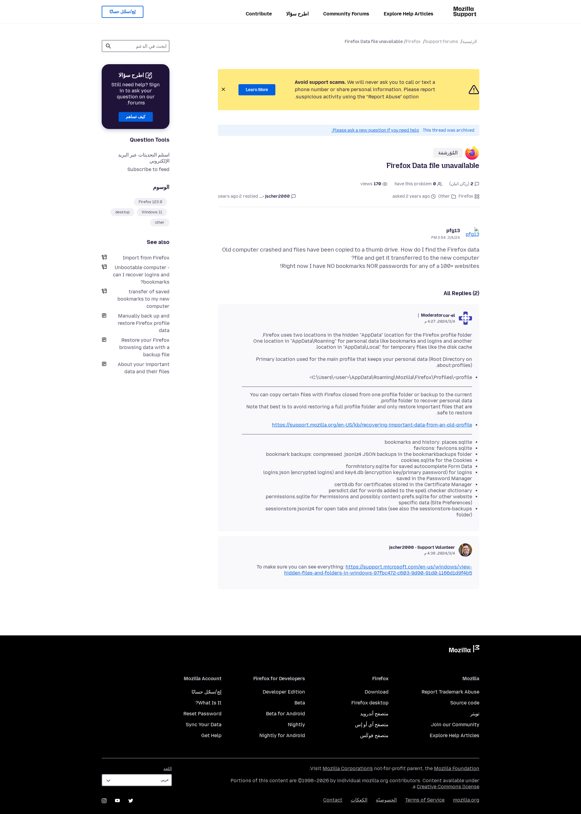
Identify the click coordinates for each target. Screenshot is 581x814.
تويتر (474, 714)
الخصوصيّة (386, 800)
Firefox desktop (370, 703)
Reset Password (202, 714)
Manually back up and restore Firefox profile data (143, 323)
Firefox (413, 41)
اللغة (167, 768)
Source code (464, 703)
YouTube (117, 800)
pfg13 (453, 230)
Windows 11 (152, 212)
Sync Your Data (204, 724)
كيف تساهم (136, 116)
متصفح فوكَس (374, 735)
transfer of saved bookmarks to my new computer (143, 299)
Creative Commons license (448, 786)
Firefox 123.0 (150, 202)
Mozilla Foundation (456, 768)
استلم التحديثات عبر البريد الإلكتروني (143, 158)
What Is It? (208, 703)
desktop (122, 212)
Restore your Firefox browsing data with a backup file (144, 347)
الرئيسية (469, 41)
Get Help (211, 735)
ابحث (108, 46)
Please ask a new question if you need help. (375, 130)
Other (444, 196)
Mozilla (464, 650)
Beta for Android (285, 714)
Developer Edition (284, 692)
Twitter (130, 800)
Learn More (257, 89)
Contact (332, 800)
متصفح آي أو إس (372, 724)
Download (377, 692)
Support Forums (441, 41)
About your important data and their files (143, 367)
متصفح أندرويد (374, 714)
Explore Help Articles (408, 14)
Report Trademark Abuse (450, 692)
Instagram (104, 800)
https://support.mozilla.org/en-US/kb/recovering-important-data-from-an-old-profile (372, 425)
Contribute (259, 14)
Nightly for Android (282, 735)
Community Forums (346, 14)
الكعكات (359, 800)
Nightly (296, 724)
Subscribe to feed (148, 169)
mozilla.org (466, 800)
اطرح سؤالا (297, 14)
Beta (299, 703)
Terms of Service (425, 800)
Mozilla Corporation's (348, 768)
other (160, 222)
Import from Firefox (146, 258)
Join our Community (455, 724)
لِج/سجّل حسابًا (123, 11)
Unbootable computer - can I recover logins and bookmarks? (141, 275)
